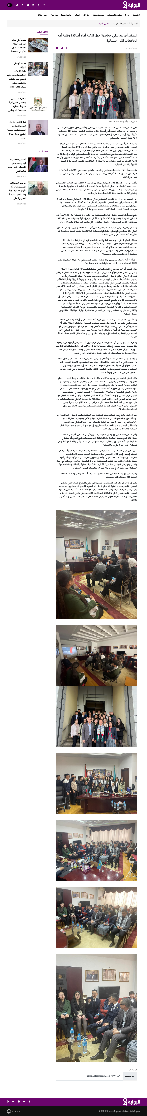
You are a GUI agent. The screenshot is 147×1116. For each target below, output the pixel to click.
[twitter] (33, 5)
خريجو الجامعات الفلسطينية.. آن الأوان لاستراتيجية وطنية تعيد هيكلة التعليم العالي (17, 191)
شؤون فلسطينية (114, 15)
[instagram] (28, 5)
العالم (77, 15)
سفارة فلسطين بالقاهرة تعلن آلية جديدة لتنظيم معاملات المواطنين (17, 105)
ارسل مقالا (43, 15)
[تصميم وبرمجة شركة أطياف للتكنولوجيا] (13, 1111)
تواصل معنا (66, 15)
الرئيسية (136, 15)
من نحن (54, 15)
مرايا (127, 15)
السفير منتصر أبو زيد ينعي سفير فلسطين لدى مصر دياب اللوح (17, 165)
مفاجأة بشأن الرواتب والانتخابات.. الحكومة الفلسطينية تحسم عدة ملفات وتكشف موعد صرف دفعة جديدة (16, 75)
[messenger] (57, 49)
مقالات (86, 15)
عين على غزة (98, 15)
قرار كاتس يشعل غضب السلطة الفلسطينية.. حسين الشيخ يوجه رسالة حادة (16, 130)
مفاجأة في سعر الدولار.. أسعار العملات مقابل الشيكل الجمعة (18, 46)
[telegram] (22, 5)
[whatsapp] (17, 5)
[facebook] (39, 5)
